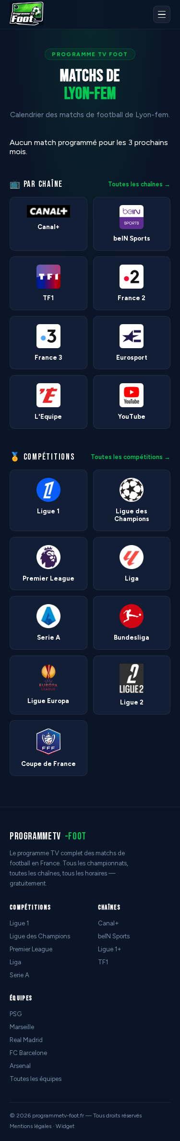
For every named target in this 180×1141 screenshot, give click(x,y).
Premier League (31, 949)
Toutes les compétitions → (130, 457)
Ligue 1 (19, 923)
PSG (16, 1014)
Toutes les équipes (35, 1078)
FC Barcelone (28, 1052)
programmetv (48, 836)
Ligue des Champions (40, 936)
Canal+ (108, 923)
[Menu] (161, 14)
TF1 (103, 962)
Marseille (22, 1027)
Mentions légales (30, 1126)
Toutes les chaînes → (139, 184)
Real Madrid (26, 1040)
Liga (15, 962)
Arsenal (20, 1065)
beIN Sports (114, 936)
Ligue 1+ (109, 949)
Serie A (19, 975)
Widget (65, 1126)
